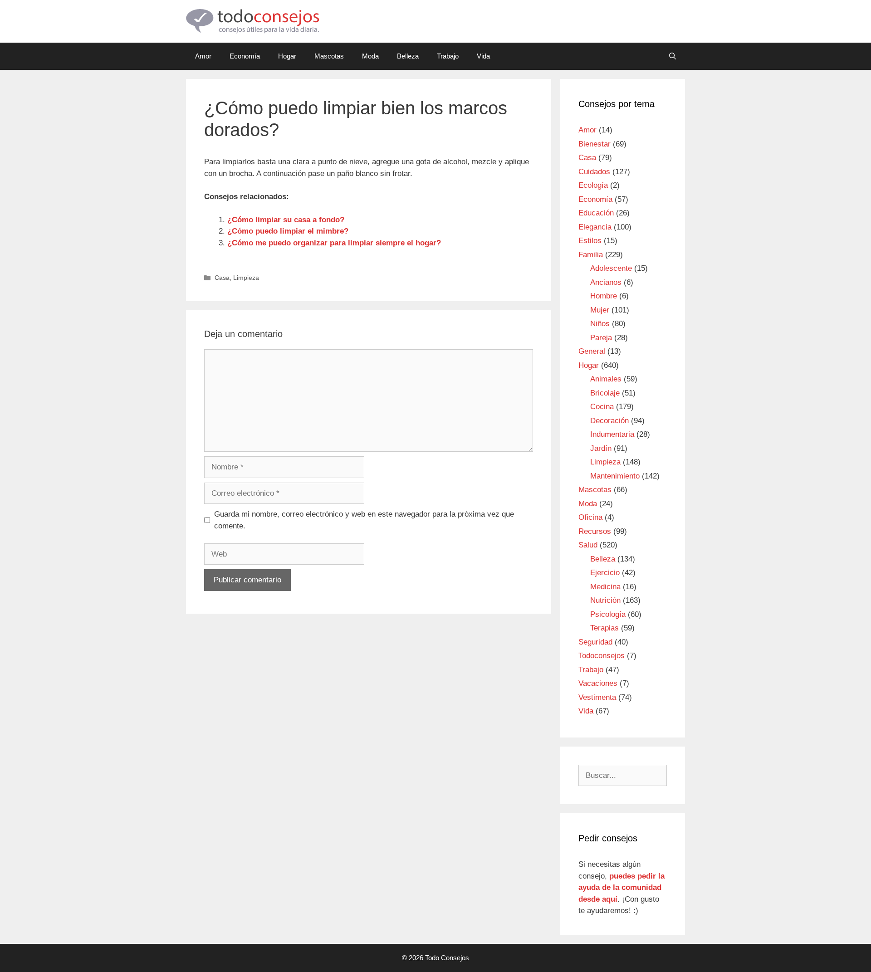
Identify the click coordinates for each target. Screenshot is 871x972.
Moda (370, 56)
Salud (587, 545)
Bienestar (594, 144)
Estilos (590, 240)
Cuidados (594, 171)
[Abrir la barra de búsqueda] (672, 56)
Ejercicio (605, 572)
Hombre (603, 296)
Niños (600, 323)
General (591, 351)
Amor (203, 56)
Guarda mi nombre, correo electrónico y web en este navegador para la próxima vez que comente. (364, 520)
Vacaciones (597, 683)
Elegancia (595, 227)
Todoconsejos (601, 655)
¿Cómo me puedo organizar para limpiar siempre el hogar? (334, 243)
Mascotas (329, 56)
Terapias (604, 628)
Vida (483, 56)
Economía (245, 56)
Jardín (601, 448)
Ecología (593, 185)
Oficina (590, 517)
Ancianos (605, 282)
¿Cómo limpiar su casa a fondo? (285, 219)
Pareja (601, 337)
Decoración (609, 420)
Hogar (287, 56)
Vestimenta (597, 697)
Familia (590, 254)
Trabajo (448, 56)
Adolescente (611, 268)
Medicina (605, 586)
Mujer (599, 310)
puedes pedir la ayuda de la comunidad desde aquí (621, 888)
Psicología (608, 614)
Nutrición (605, 600)
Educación (596, 213)
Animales (605, 379)
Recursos (594, 531)
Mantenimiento (615, 476)
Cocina (602, 406)
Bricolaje (605, 393)
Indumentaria (612, 434)
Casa (222, 277)
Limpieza (246, 277)
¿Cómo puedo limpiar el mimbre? (287, 231)
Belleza (408, 56)
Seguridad (595, 642)
